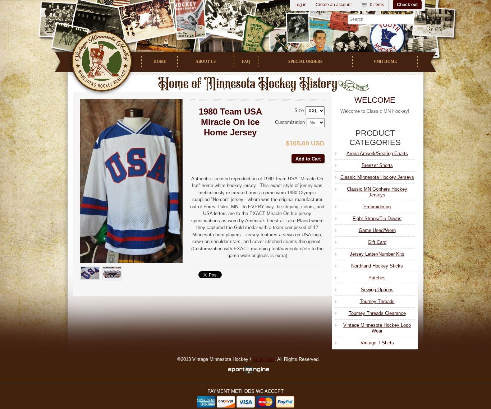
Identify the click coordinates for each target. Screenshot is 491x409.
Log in (300, 4)
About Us (206, 61)
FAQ (246, 61)
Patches (377, 277)
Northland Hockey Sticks (377, 266)
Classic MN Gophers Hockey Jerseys (377, 191)
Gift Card (377, 242)
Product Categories (375, 138)
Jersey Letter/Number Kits (377, 254)
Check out (407, 4)
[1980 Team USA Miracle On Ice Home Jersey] (131, 181)
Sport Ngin (264, 359)
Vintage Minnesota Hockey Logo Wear (377, 328)
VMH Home (385, 61)
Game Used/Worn (377, 230)
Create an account (334, 4)
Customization (290, 122)
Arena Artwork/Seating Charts (377, 153)
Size (299, 110)
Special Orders (305, 61)
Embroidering (377, 206)
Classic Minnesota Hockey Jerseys (377, 177)
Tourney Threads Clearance (377, 313)
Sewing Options (377, 289)
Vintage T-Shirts (377, 342)
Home (159, 61)
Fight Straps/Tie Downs (377, 218)
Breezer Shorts (377, 165)
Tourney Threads (377, 301)
